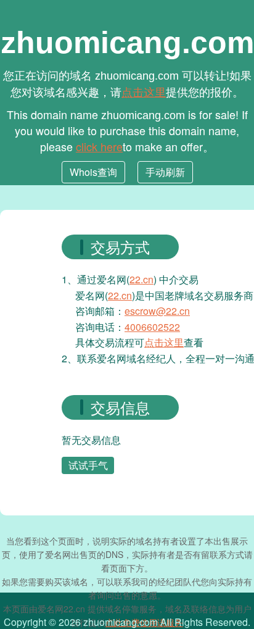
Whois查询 (93, 172)
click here (99, 146)
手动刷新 (165, 172)
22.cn (141, 279)
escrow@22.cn (157, 311)
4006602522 (152, 327)
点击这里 (143, 91)
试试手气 (88, 465)
